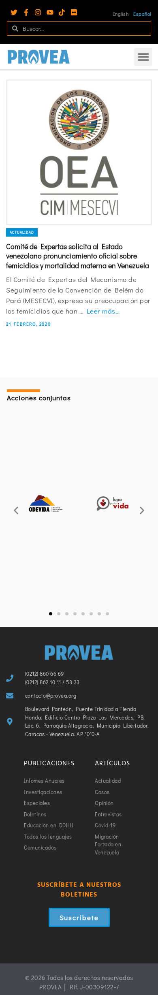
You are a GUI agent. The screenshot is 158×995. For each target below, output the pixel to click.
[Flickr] (73, 12)
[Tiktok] (61, 12)
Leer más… (103, 311)
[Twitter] (14, 12)
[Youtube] (50, 12)
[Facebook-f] (26, 12)
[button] (143, 57)
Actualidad (22, 232)
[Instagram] (37, 12)
